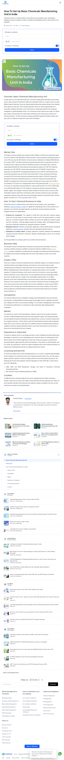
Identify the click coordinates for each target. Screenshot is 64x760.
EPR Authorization (7, 713)
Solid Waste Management (9, 707)
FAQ (3, 758)
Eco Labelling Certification (29, 704)
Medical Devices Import (49, 707)
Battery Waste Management (9, 704)
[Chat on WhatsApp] (60, 754)
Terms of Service (25, 758)
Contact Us (5, 728)
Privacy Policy (15, 758)
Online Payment (6, 743)
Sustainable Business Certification (31, 715)
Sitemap (8, 758)
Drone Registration (48, 704)
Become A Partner (7, 725)
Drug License (46, 710)
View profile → (17, 411)
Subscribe (53, 684)
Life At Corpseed (6, 737)
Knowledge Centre (7, 731)
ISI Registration (47, 698)
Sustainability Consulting (8, 716)
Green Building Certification (30, 701)
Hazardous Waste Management (10, 701)
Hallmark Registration (49, 695)
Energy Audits (26, 707)
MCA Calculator (6, 740)
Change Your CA (6, 734)
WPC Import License (48, 713)
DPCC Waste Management (9, 710)
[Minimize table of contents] (58, 454)
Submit (32, 50)
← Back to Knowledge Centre (10, 672)
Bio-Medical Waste (7, 698)
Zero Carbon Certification (29, 698)
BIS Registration (47, 701)
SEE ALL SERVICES (32, 746)
